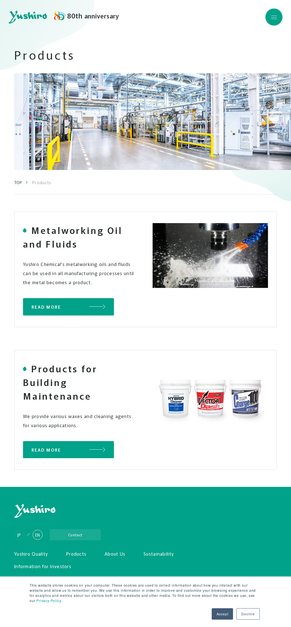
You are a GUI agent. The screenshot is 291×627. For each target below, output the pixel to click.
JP (19, 535)
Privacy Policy (48, 600)
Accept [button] (222, 613)
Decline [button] (248, 613)
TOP (18, 182)
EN (37, 535)
